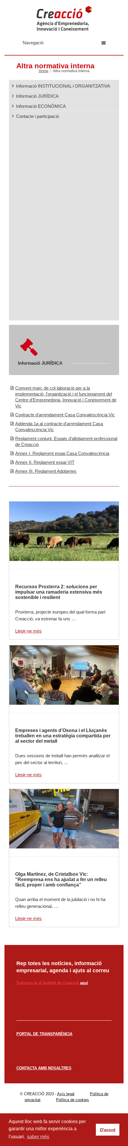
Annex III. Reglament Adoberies (46, 471)
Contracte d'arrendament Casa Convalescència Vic (65, 414)
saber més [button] (38, 1136)
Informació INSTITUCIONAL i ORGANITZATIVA (63, 85)
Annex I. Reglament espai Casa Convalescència (62, 453)
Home (44, 71)
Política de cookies (72, 1100)
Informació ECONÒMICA (41, 106)
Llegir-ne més (28, 630)
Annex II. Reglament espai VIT (44, 462)
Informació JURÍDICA (37, 96)
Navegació (33, 42)
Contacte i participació (37, 116)
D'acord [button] (107, 1129)
